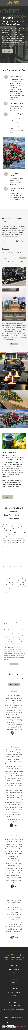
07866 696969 (16, 1005)
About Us (14, 982)
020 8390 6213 (16, 1002)
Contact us (14, 979)
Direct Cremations (14, 969)
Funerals (14, 972)
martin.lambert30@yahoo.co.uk (16, 1009)
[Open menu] (24, 3)
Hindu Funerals (14, 976)
